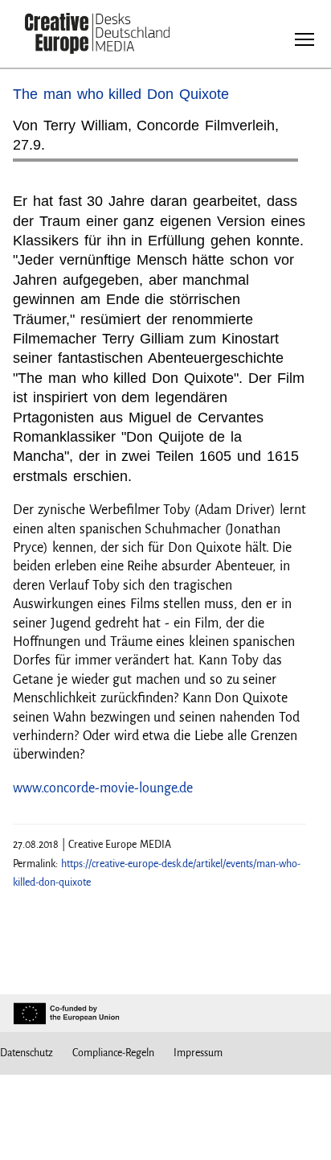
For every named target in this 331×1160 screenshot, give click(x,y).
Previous (41, 166)
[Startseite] (97, 35)
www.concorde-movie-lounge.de (103, 788)
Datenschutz (26, 1053)
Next (278, 166)
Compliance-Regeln (113, 1053)
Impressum (198, 1053)
